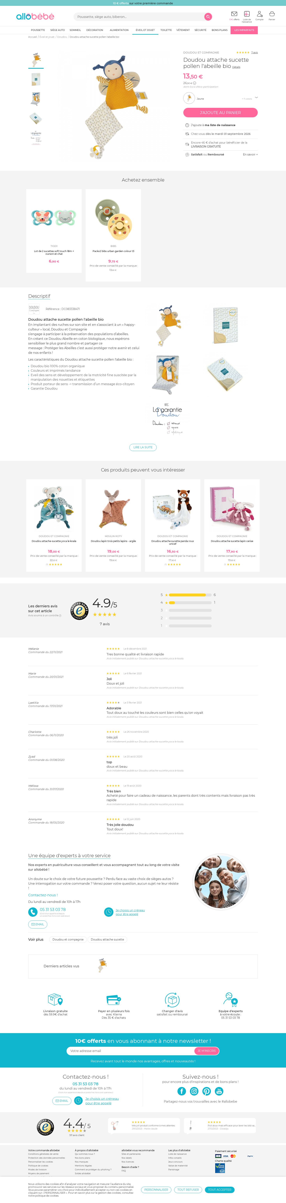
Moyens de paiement (38, 1173)
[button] (194, 83)
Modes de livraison (37, 1169)
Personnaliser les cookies (40, 1162)
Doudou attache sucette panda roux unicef (172, 542)
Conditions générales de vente (43, 1154)
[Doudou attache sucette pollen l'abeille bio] (102, 965)
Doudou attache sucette (107, 939)
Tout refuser (188, 1190)
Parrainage (173, 1169)
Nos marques (81, 1162)
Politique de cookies (38, 1165)
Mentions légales (83, 1165)
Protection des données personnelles (46, 1158)
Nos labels (127, 1158)
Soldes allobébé (82, 1173)
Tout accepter (219, 1190)
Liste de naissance (177, 1154)
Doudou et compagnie (201, 52)
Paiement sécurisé (226, 1151)
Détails (236, 67)
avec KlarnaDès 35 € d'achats (114, 1014)
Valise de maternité (178, 1165)
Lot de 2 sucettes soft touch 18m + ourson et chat (54, 252)
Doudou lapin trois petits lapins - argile (113, 541)
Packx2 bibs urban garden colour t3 (113, 251)
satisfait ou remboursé (172, 1012)
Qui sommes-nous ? (85, 1154)
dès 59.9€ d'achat (55, 1012)
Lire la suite (143, 447)
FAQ (124, 1171)
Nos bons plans (82, 1158)
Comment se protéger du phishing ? (93, 1169)
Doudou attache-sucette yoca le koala (54, 541)
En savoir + (250, 154)
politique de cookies (47, 1195)
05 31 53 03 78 (230, 1017)
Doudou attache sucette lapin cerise (232, 541)
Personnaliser (156, 1190)
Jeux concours (175, 1162)
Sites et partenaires (131, 1154)
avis (254, 52)
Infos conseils (175, 1158)
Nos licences (128, 1162)
